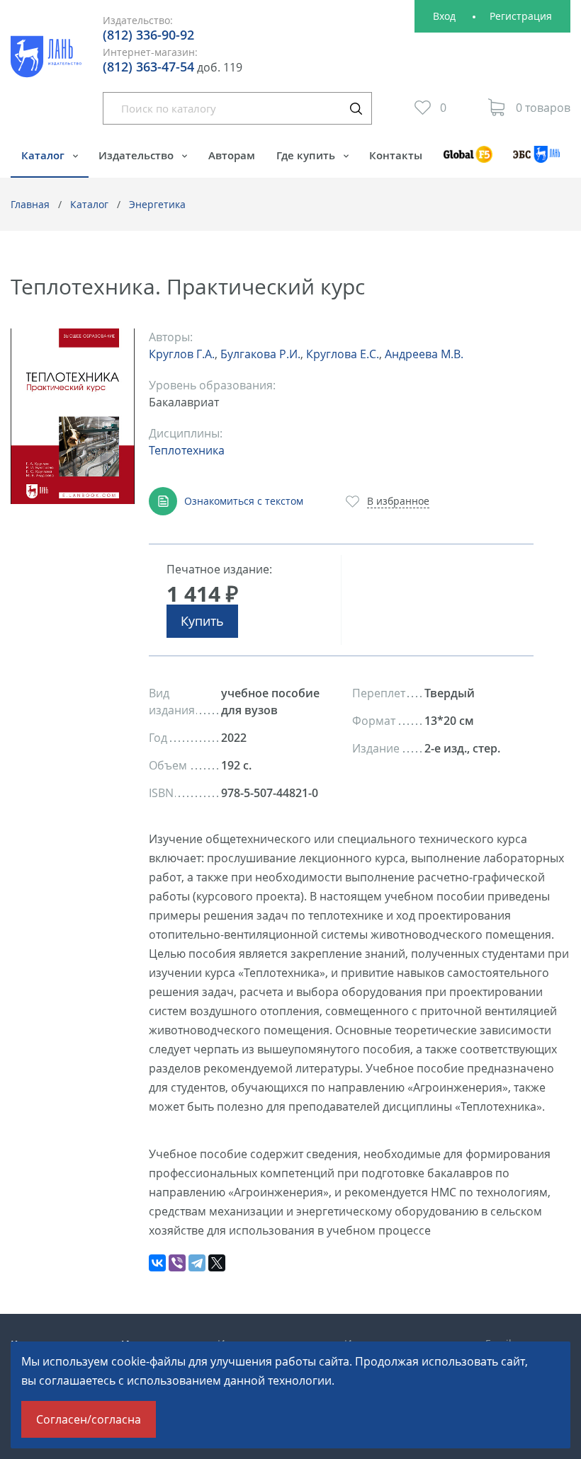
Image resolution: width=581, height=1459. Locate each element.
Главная (30, 204)
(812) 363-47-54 (148, 66)
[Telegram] (196, 1262)
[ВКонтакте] (157, 1262)
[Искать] (355, 108)
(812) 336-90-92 (148, 34)
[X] (216, 1262)
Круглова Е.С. (342, 354)
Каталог (44, 155)
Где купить (307, 155)
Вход (444, 16)
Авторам (231, 155)
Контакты (395, 155)
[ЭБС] (536, 161)
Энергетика (157, 204)
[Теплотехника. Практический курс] (73, 416)
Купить (202, 620)
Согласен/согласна (88, 1419)
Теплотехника (187, 450)
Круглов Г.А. (182, 354)
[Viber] (177, 1262)
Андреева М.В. (424, 354)
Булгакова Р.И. (260, 354)
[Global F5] (467, 161)
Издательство (137, 155)
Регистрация (521, 16)
